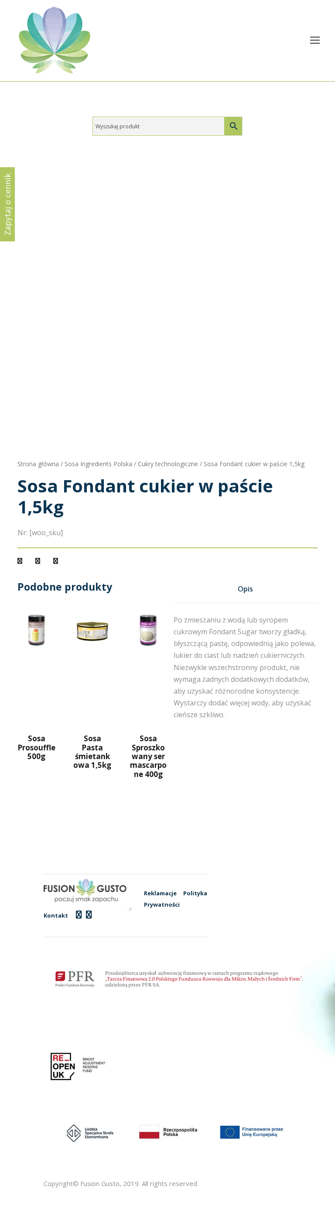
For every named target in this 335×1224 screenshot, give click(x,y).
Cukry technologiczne (168, 464)
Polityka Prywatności (175, 898)
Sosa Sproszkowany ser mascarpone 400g (148, 756)
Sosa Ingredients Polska (98, 464)
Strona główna (38, 464)
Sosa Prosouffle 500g (36, 747)
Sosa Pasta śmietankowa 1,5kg (92, 751)
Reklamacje (160, 893)
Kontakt (56, 915)
